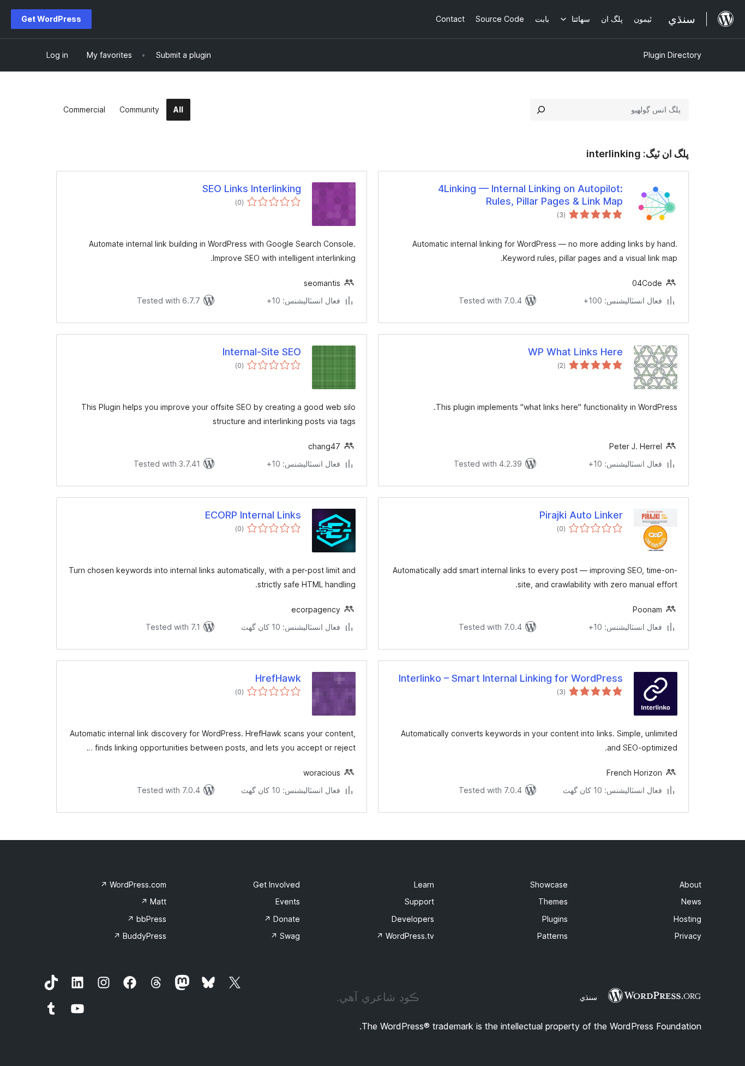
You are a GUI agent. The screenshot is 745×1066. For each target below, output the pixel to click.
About (690, 884)
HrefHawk (278, 678)
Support (419, 901)
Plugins (555, 919)
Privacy (688, 935)
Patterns (552, 935)
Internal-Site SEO (262, 352)
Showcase (549, 884)
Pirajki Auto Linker (581, 515)
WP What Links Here (575, 352)
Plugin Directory (672, 54)
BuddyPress (139, 935)
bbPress (146, 919)
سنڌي (588, 997)
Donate (282, 919)
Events (287, 901)
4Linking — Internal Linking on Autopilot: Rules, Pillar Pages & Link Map (530, 195)
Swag (285, 935)
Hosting (687, 919)
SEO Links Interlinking (251, 188)
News (691, 901)
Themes (553, 901)
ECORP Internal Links (253, 515)
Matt (153, 901)
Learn (424, 884)
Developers (413, 919)
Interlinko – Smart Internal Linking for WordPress (511, 678)
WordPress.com (133, 884)
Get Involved (276, 884)
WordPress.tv (405, 935)
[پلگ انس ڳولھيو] (541, 110)
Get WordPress (51, 18)
